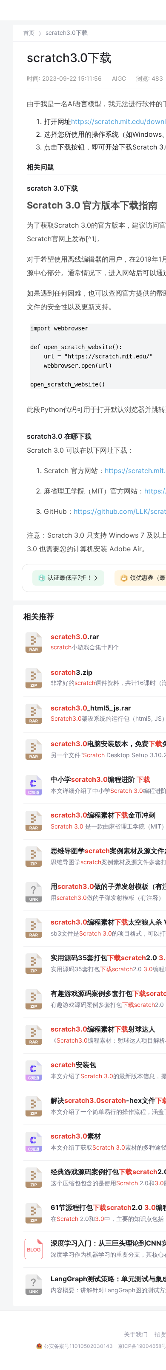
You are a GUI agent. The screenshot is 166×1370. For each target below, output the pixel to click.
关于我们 (136, 1334)
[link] (28, 33)
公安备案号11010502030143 (78, 1346)
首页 (28, 33)
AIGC (119, 78)
